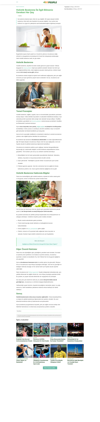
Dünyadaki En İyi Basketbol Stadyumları (74, 340)
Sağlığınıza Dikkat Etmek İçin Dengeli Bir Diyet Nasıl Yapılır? (39, 244)
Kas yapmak (19, 337)
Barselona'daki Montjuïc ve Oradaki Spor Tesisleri (75, 362)
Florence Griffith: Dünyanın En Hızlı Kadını (41, 340)
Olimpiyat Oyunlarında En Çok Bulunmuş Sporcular (40, 362)
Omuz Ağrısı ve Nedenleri (21, 361)
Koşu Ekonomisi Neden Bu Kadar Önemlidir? (57, 340)
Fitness (35, 337)
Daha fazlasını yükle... (50, 368)
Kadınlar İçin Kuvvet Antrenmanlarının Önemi (24, 340)
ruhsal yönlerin (27, 68)
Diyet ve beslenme (20, 6)
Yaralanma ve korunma (22, 358)
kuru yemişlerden (32, 228)
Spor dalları (36, 358)
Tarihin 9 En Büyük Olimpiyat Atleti (56, 361)
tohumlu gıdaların (36, 121)
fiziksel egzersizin (34, 272)
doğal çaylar (40, 126)
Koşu (51, 337)
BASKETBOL (70, 337)
